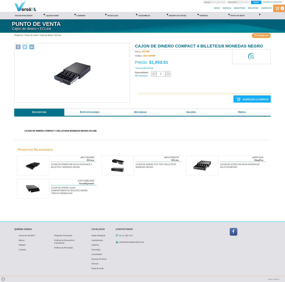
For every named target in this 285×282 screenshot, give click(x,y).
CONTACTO (266, 8)
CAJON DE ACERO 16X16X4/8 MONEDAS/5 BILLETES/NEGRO (239, 165)
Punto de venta (245, 15)
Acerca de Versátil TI (27, 236)
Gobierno (91, 15)
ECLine (58, 35)
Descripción (39, 112)
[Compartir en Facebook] (18, 46)
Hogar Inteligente (30, 15)
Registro (22, 245)
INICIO (217, 8)
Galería (191, 112)
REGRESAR (263, 36)
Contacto (22, 250)
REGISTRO (253, 8)
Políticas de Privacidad (63, 248)
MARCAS (227, 8)
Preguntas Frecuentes (63, 236)
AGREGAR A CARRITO (256, 99)
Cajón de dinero (46, 35)
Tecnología (122, 15)
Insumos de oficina (184, 15)
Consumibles (153, 15)
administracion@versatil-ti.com (131, 242)
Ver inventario (141, 75)
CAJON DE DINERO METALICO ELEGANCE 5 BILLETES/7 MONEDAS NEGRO (71, 165)
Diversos (215, 15)
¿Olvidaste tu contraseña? (272, 2)
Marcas (22, 240)
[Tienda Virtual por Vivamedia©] (3, 279)
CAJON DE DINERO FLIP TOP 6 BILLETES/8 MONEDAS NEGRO (156, 165)
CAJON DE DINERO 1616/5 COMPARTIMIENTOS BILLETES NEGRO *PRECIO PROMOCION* (69, 190)
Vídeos (242, 112)
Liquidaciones (61, 15)
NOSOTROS (239, 8)
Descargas (140, 112)
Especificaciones (90, 112)
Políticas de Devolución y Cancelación (64, 241)
